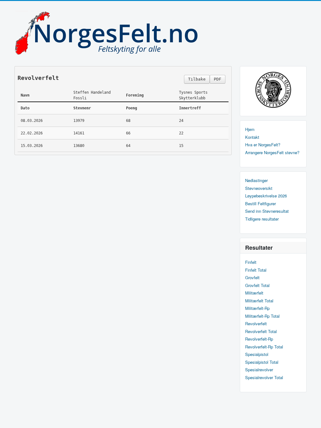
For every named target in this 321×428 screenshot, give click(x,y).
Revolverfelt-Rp (259, 339)
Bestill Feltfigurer (260, 203)
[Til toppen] (311, 418)
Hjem (250, 129)
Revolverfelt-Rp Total (264, 347)
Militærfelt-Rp (257, 308)
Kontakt (252, 137)
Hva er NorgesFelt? (262, 145)
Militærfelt (254, 293)
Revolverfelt (256, 323)
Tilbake (197, 79)
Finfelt (250, 262)
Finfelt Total (255, 270)
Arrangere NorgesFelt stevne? (272, 152)
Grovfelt (252, 277)
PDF (217, 79)
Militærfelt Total (259, 301)
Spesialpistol (256, 354)
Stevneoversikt (258, 188)
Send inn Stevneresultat (267, 211)
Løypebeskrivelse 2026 (266, 196)
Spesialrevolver (259, 370)
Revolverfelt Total (261, 331)
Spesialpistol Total (261, 362)
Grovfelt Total (257, 285)
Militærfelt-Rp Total (262, 316)
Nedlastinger (256, 180)
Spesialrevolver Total (264, 377)
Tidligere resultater (262, 219)
